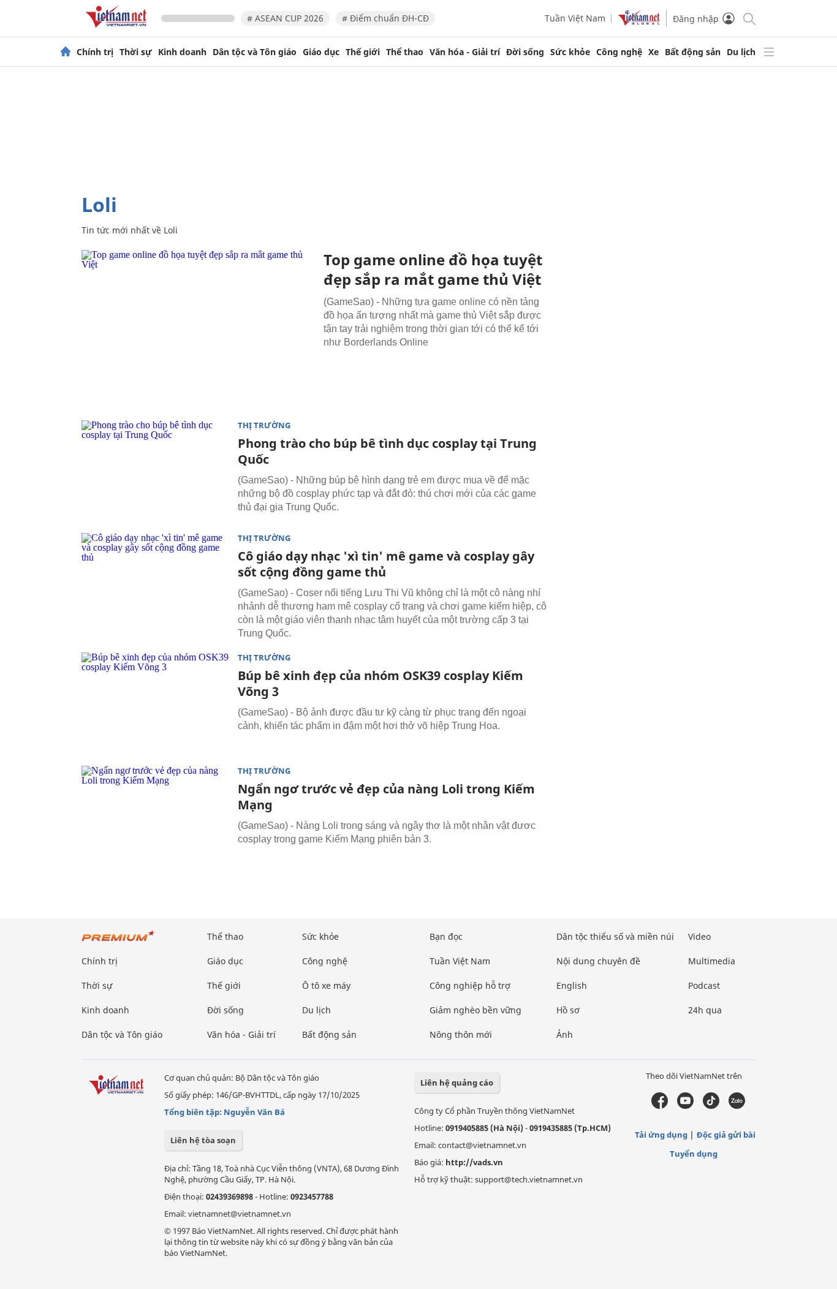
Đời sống (525, 52)
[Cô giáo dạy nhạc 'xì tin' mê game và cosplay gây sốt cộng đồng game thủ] (155, 582)
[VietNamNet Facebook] (659, 1105)
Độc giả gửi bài (726, 1134)
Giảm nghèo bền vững (475, 1010)
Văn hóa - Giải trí (465, 52)
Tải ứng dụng (661, 1134)
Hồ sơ (568, 1010)
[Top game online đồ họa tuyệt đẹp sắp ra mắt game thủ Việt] (197, 327)
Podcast (704, 985)
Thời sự (135, 52)
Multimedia (711, 961)
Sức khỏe (570, 52)
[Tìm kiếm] (748, 18)
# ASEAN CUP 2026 (285, 18)
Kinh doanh (182, 52)
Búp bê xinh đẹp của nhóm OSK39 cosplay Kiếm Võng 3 (380, 683)
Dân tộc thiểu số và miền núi (615, 936)
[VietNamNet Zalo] (737, 1105)
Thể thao (404, 52)
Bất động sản (693, 52)
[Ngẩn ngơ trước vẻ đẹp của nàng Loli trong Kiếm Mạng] (155, 815)
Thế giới (363, 52)
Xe (653, 52)
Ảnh (564, 1034)
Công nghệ (619, 52)
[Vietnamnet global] (639, 22)
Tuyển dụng (694, 1153)
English (571, 985)
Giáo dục (321, 52)
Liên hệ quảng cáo (456, 1082)
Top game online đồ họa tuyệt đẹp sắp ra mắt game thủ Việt (433, 269)
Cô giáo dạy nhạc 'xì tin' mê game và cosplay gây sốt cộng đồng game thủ (386, 564)
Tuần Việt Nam (575, 18)
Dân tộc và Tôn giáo (255, 52)
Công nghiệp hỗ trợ (470, 985)
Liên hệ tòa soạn (203, 1140)
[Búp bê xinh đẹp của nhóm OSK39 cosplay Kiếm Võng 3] (155, 701)
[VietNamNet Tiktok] (711, 1105)
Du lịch (741, 52)
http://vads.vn (474, 1162)
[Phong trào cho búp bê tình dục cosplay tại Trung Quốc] (155, 469)
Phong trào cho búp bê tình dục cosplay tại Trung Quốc (387, 451)
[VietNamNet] (65, 52)
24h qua (705, 1010)
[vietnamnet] (118, 30)
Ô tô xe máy (326, 985)
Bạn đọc (446, 936)
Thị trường (264, 425)
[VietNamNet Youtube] (685, 1105)
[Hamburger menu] (769, 52)
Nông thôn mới (461, 1034)
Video (699, 936)
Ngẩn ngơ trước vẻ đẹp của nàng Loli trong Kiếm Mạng (386, 797)
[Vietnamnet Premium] (118, 942)
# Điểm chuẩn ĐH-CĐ (385, 18)
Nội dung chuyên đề (598, 961)
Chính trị (95, 52)
